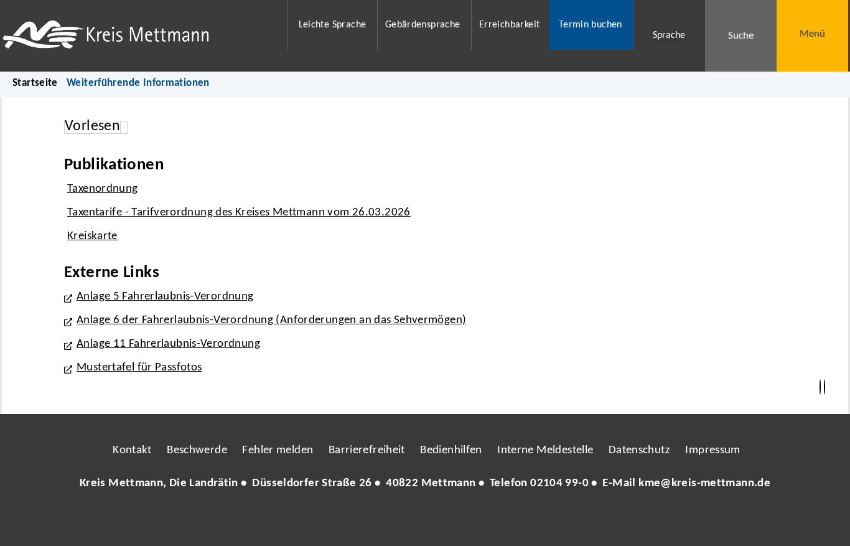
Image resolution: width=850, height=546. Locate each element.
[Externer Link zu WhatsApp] (479, 521)
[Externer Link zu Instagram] (367, 521)
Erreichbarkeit (509, 25)
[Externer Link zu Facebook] (339, 521)
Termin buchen (590, 25)
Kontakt (132, 450)
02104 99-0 (559, 483)
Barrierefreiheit (367, 450)
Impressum (712, 450)
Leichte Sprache (333, 25)
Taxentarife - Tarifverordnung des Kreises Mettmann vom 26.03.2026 (239, 213)
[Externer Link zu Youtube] (451, 521)
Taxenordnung (102, 189)
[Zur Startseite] (136, 36)
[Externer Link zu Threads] (395, 521)
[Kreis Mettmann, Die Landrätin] (425, 484)
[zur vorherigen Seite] (820, 387)
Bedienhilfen (451, 450)
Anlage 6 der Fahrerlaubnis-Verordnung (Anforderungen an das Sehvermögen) (271, 320)
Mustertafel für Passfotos (139, 368)
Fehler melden (277, 450)
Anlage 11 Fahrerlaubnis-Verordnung (168, 344)
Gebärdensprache (422, 25)
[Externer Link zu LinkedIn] (423, 521)
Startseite (35, 83)
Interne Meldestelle (545, 450)
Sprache (669, 35)
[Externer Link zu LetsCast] (507, 521)
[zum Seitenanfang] (824, 387)
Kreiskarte (92, 236)
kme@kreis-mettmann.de (704, 483)
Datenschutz (639, 450)
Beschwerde (197, 450)
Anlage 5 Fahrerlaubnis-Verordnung (165, 297)
